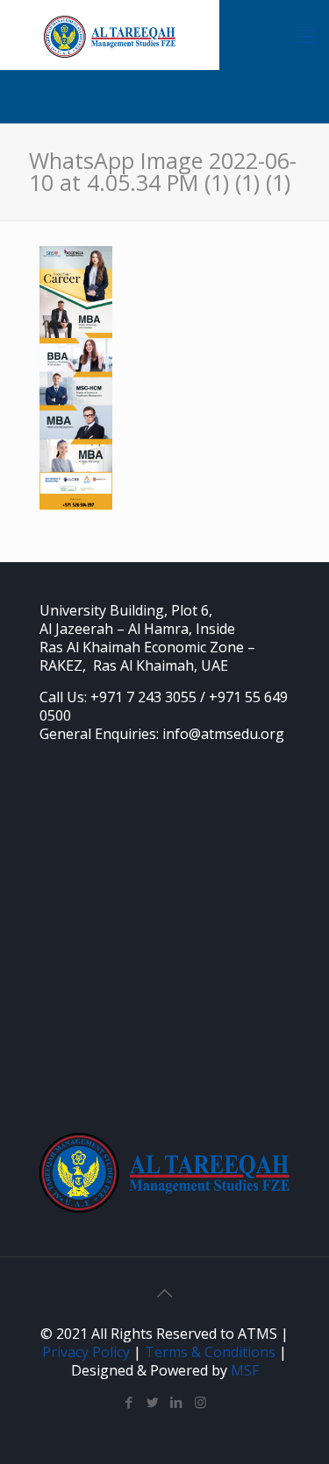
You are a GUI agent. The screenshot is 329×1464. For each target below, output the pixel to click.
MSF (245, 1370)
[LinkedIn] (177, 1402)
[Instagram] (200, 1402)
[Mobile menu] (305, 35)
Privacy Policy (86, 1352)
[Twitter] (153, 1402)
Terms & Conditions (210, 1352)
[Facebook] (129, 1402)
